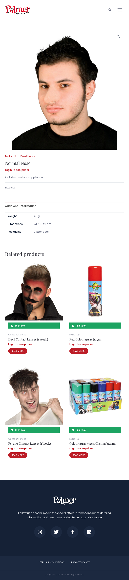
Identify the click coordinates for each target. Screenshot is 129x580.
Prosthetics (27, 156)
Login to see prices (17, 170)
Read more (18, 351)
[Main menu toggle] (119, 10)
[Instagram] (40, 532)
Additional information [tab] (20, 206)
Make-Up (11, 156)
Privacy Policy (80, 562)
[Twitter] (56, 532)
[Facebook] (72, 532)
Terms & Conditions (51, 562)
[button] (110, 10)
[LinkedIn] (89, 532)
